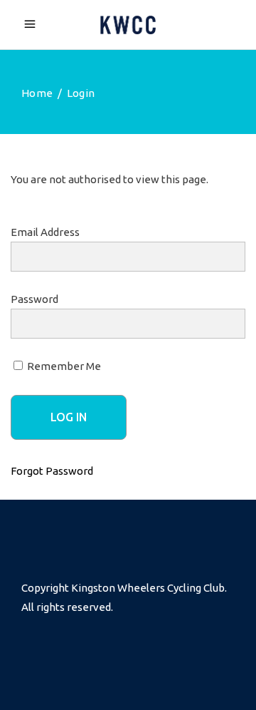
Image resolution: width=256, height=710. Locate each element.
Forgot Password (52, 471)
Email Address (45, 232)
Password (34, 299)
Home (37, 93)
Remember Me (63, 366)
